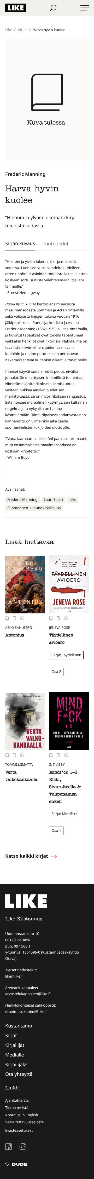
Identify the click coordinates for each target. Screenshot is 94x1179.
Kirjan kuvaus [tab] (20, 243)
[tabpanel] (47, 360)
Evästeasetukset (19, 1130)
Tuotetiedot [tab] (56, 243)
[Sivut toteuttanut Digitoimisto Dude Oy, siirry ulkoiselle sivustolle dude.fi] (16, 1164)
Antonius (14, 636)
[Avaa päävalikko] (84, 7)
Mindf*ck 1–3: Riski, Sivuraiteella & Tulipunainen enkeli (65, 787)
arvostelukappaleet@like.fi (27, 993)
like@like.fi (14, 976)
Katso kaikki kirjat (26, 856)
